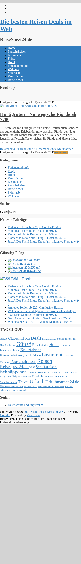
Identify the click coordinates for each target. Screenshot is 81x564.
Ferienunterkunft (18, 65)
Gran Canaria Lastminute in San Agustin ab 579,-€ (39, 318)
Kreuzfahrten (16, 76)
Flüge (11, 58)
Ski (45, 372)
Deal (27, 338)
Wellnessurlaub (20, 390)
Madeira (69, 356)
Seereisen (35, 372)
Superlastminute (8, 382)
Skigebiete (5, 376)
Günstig (25, 344)
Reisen (44, 361)
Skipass (16, 376)
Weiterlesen (61, 152)
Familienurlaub (49, 339)
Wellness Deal (16, 386)
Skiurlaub (14, 72)
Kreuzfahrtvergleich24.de (20, 355)
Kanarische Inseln (10, 350)
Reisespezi (6, 148)
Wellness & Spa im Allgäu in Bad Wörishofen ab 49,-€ (42, 311)
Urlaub (37, 381)
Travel (23, 381)
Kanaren (65, 345)
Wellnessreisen (57, 386)
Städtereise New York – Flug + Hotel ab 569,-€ (37, 238)
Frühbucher (10, 345)
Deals (36, 338)
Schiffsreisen (46, 366)
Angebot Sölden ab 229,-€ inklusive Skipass (35, 307)
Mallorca (5, 362)
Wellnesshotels (44, 386)
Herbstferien (41, 345)
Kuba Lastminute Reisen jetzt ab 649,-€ (32, 234)
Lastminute (15, 55)
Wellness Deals (30, 386)
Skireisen (26, 376)
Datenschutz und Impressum (25, 405)
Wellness (13, 69)
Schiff (32, 367)
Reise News (15, 80)
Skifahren (53, 372)
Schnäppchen (13, 371)
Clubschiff (16, 338)
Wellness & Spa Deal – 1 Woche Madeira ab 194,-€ (40, 321)
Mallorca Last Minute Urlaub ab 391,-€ (32, 230)
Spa (45, 377)
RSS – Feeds (21, 279)
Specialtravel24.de (57, 376)
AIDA (3, 338)
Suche (4, 211)
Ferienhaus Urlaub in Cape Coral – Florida (34, 227)
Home (12, 48)
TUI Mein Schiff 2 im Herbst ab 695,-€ (32, 314)
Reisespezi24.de (14, 366)
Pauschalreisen (17, 51)
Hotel (11, 62)
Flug (2, 345)
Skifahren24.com (68, 372)
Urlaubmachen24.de (62, 381)
